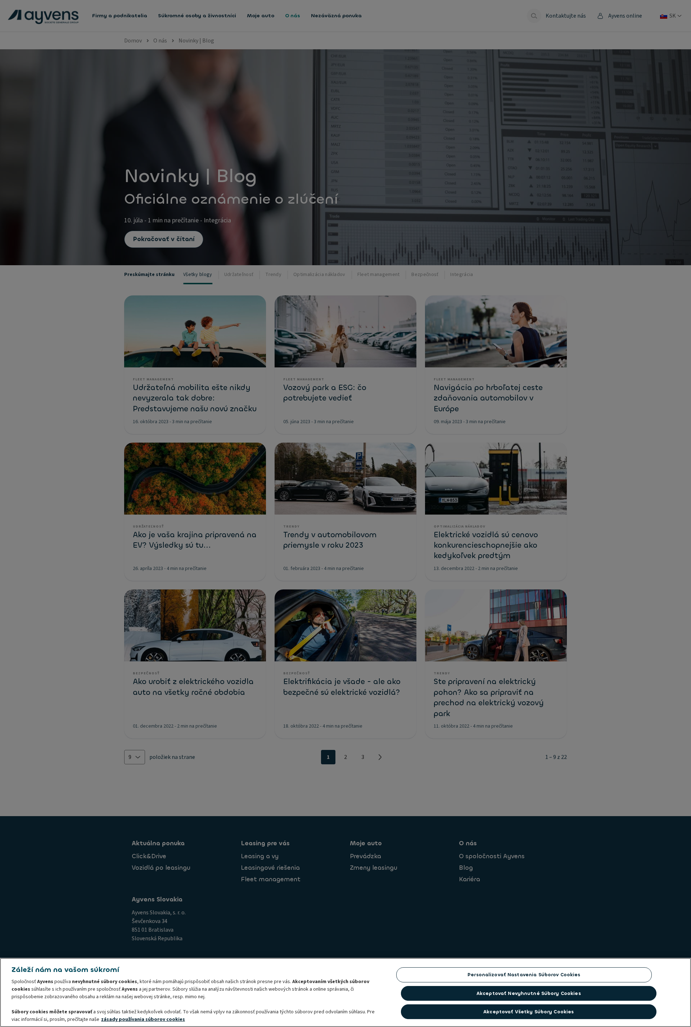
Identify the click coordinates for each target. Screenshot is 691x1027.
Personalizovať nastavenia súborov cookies (524, 975)
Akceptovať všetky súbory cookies (528, 1012)
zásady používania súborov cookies (143, 1019)
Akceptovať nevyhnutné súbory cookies (529, 993)
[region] (345, 992)
